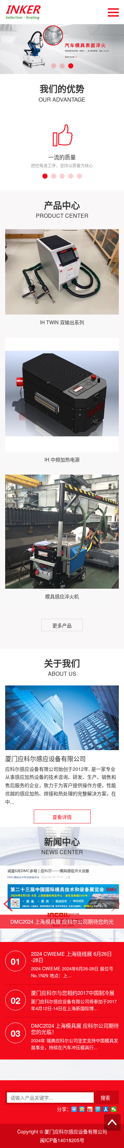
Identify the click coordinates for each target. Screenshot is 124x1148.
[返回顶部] (112, 1122)
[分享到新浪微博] (90, 1109)
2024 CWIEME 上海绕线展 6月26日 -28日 (71, 957)
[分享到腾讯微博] (98, 1109)
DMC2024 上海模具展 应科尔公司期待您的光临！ (75, 1029)
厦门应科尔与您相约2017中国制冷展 (72, 993)
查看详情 (62, 816)
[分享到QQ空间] (82, 1109)
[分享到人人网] (106, 1109)
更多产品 (62, 625)
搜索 (105, 1097)
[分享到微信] (114, 1109)
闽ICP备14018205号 (62, 1140)
